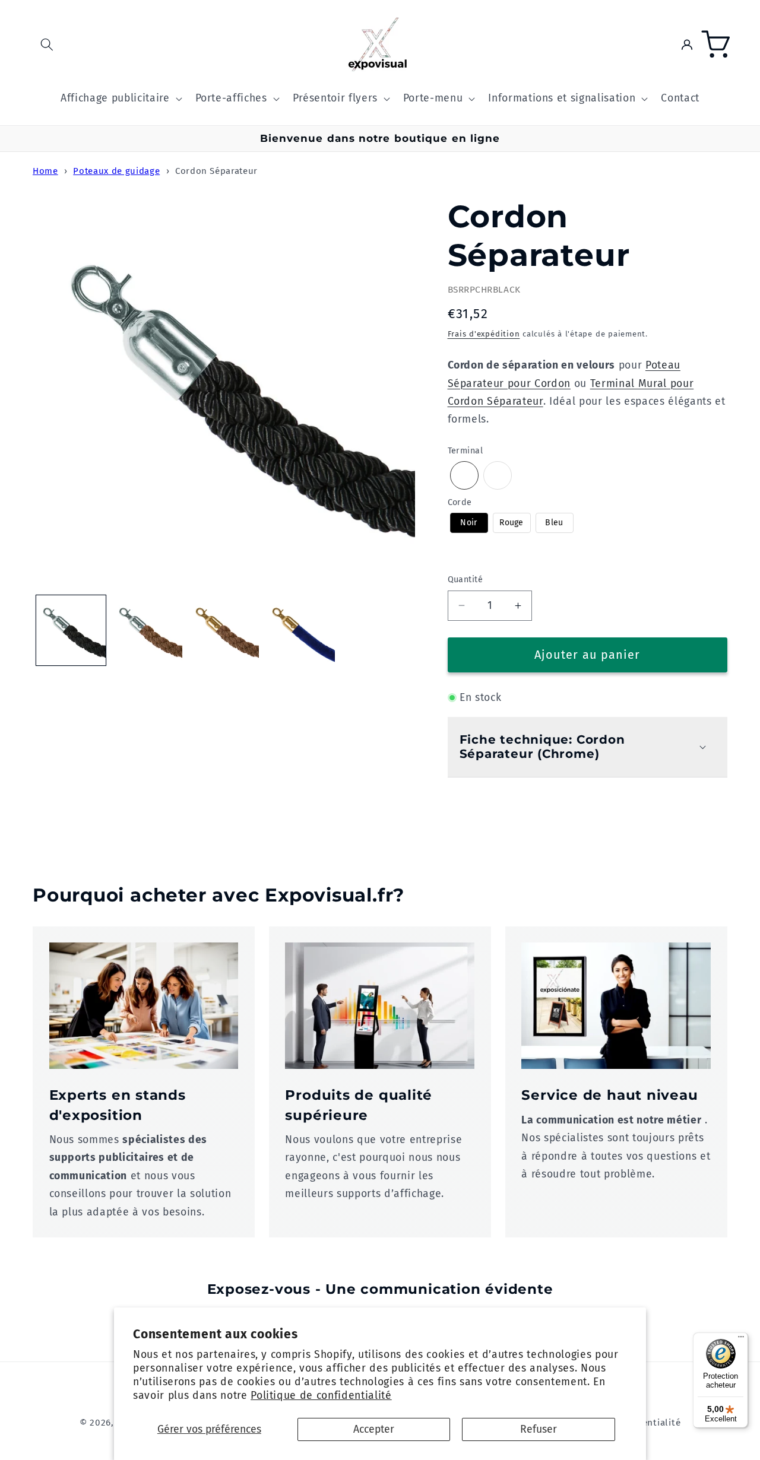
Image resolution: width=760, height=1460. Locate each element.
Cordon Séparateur (216, 171)
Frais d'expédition (484, 333)
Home (45, 171)
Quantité (465, 580)
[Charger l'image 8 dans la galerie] (300, 630)
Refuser (538, 1429)
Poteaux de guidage (116, 171)
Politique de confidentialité (321, 1395)
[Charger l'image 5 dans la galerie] (224, 630)
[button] (47, 44)
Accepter (373, 1429)
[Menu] (741, 1339)
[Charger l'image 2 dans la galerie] (147, 630)
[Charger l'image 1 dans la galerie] (71, 630)
